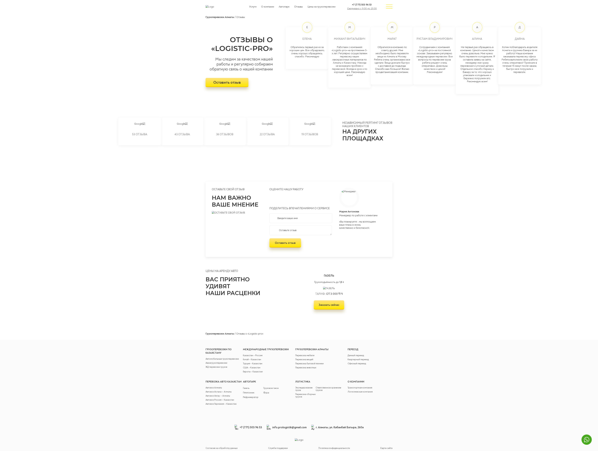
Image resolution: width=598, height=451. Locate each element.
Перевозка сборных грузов (305, 395)
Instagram (299, 413)
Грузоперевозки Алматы (220, 17)
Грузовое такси (271, 388)
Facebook (307, 413)
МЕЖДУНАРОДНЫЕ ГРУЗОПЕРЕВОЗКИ (266, 349)
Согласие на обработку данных (222, 448)
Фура (266, 392)
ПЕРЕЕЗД (353, 349)
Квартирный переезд (358, 359)
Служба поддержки (278, 448)
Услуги (252, 6)
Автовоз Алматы (214, 388)
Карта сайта (386, 448)
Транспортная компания (360, 388)
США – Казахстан (251, 367)
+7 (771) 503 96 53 (362, 4)
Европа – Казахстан (253, 371)
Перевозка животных (305, 367)
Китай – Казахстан (252, 359)
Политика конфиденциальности (334, 448)
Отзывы (298, 6)
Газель (246, 388)
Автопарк (284, 6)
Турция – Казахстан (252, 363)
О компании (267, 6)
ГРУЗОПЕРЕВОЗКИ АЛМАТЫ (311, 349)
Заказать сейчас (329, 305)
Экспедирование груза (304, 389)
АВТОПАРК (249, 381)
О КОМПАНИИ (356, 381)
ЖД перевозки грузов (216, 367)
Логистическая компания (360, 392)
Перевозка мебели (304, 355)
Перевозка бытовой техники (309, 363)
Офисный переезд (357, 363)
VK (290, 413)
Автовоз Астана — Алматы (219, 392)
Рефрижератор (250, 397)
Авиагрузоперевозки (216, 363)
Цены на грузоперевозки (321, 6)
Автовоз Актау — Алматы (218, 396)
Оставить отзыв (227, 82)
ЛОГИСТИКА (302, 381)
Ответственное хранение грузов (328, 389)
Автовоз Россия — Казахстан (220, 400)
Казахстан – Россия (252, 355)
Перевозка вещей (304, 359)
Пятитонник (248, 392)
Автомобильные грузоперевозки (222, 359)
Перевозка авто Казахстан (224, 381)
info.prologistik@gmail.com (289, 427)
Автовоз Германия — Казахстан (221, 404)
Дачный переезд (356, 355)
